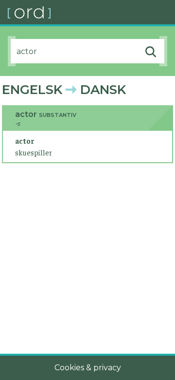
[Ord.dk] (91, 12)
